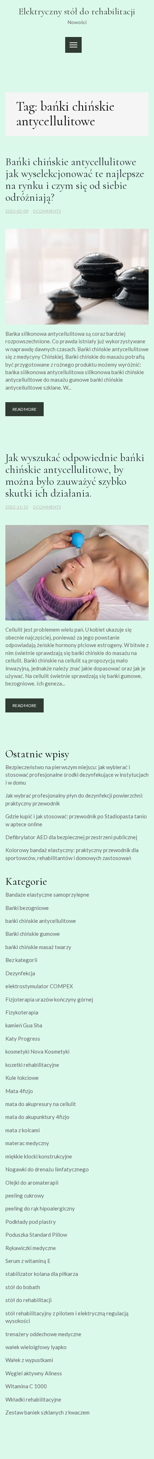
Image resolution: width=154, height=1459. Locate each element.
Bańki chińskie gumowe (32, 933)
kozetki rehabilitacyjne (32, 1064)
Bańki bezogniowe (27, 908)
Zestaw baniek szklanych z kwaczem (47, 1412)
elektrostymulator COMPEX (39, 986)
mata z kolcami (22, 1130)
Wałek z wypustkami (29, 1360)
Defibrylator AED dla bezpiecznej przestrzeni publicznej (71, 837)
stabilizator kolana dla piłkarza (41, 1273)
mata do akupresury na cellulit (40, 1104)
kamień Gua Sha (23, 1025)
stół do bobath (22, 1287)
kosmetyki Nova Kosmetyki (37, 1051)
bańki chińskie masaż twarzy (38, 947)
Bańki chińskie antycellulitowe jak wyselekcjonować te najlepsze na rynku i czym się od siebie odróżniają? (74, 179)
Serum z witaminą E (27, 1261)
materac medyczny (27, 1143)
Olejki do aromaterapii (31, 1182)
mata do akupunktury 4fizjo (37, 1117)
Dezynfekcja (20, 973)
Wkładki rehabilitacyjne (33, 1399)
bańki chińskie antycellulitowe (40, 920)
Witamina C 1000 (26, 1386)
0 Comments (47, 211)
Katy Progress (22, 1038)
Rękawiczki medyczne (30, 1248)
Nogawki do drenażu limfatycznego (47, 1169)
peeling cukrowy (24, 1195)
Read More (25, 409)
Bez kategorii (21, 960)
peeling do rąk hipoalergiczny (40, 1208)
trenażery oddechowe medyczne (43, 1334)
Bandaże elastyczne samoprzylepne (47, 894)
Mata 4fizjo (19, 1091)
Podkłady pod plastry (30, 1221)
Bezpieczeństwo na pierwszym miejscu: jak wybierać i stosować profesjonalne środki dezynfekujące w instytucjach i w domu (77, 775)
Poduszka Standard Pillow (36, 1234)
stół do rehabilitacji (28, 1300)
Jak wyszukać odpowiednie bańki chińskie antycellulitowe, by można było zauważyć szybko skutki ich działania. (74, 475)
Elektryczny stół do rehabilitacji (77, 11)
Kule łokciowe (22, 1077)
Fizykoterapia (21, 1012)
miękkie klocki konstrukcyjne (38, 1156)
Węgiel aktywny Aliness (33, 1373)
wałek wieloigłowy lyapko (36, 1347)
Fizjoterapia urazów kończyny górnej (49, 999)
